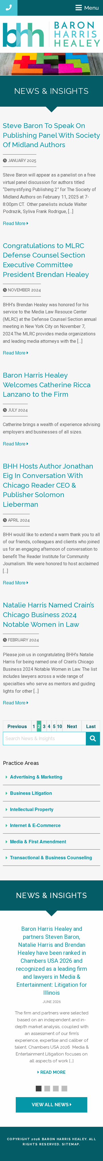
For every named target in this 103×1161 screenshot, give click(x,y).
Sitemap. (71, 1144)
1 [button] (38, 1088)
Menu (91, 8)
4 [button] (64, 1088)
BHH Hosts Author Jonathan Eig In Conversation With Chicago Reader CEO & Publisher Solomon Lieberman (48, 485)
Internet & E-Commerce (35, 825)
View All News (51, 1104)
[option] (51, 1002)
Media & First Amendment (38, 841)
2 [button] (47, 1088)
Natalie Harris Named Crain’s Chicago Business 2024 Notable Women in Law (48, 614)
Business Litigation (31, 793)
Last (91, 726)
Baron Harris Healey (64, 1139)
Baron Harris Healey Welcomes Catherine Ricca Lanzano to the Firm (46, 384)
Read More (15, 223)
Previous (17, 726)
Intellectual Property (32, 809)
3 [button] (56, 1088)
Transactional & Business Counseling (51, 857)
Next (72, 726)
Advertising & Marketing (36, 776)
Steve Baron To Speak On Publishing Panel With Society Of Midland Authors (51, 135)
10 (59, 726)
